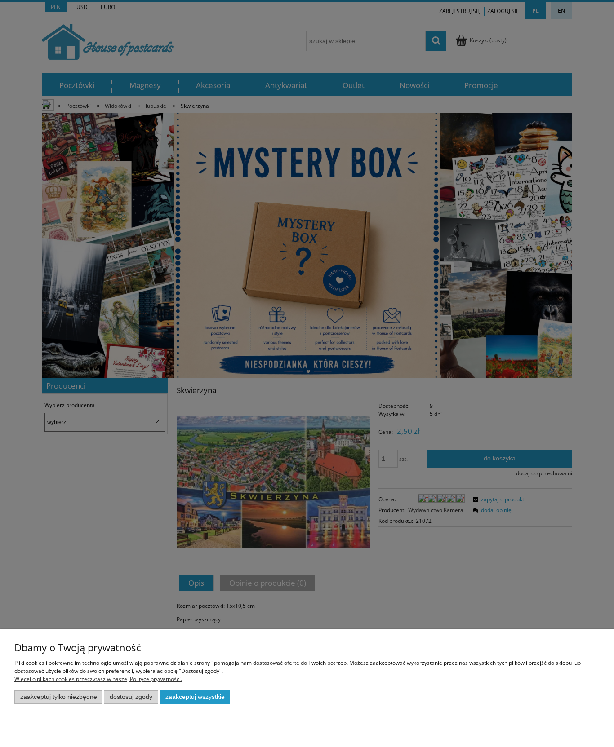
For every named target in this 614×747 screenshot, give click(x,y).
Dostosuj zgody (131, 697)
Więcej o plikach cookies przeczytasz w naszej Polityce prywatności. (98, 679)
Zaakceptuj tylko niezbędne (58, 697)
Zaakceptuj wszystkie (195, 697)
